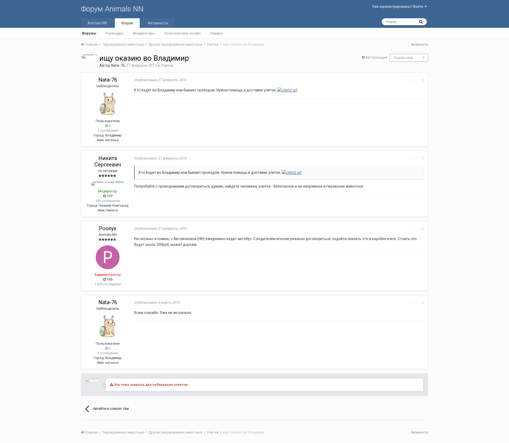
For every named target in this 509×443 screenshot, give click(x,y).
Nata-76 (118, 65)
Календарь (115, 33)
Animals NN (97, 23)
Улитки (167, 65)
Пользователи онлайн (182, 33)
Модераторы (144, 33)
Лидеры (216, 33)
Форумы (89, 33)
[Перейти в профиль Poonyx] (108, 257)
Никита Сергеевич (107, 161)
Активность (158, 23)
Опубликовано (160, 80)
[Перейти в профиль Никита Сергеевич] (108, 183)
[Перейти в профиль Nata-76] (89, 56)
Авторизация (376, 57)
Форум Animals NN (112, 9)
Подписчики (403, 58)
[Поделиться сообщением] (422, 80)
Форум (127, 23)
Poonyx (107, 228)
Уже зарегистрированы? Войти (398, 6)
